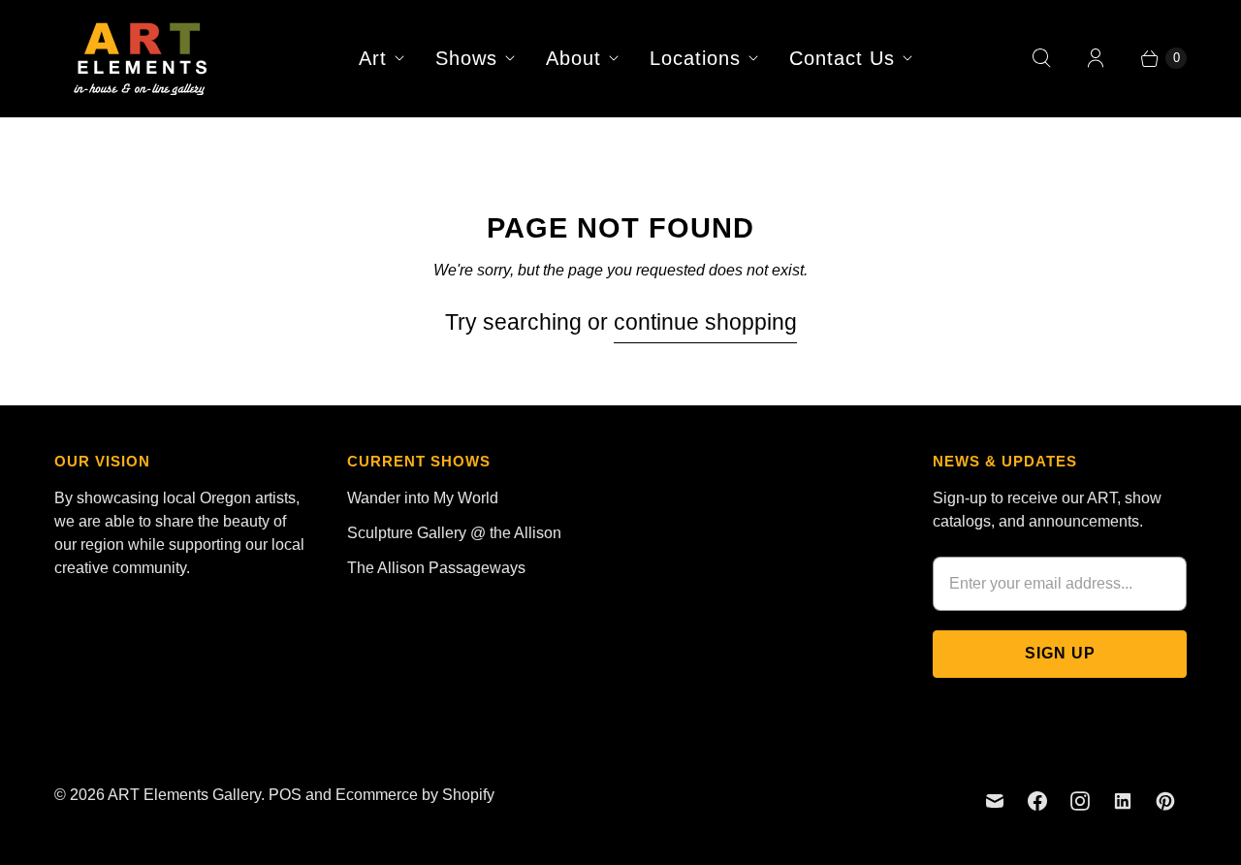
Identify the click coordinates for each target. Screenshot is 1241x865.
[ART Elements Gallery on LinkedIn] (1122, 801)
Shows (466, 58)
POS (285, 794)
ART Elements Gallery (184, 794)
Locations (695, 58)
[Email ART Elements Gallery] (994, 801)
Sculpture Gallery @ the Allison (454, 533)
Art (373, 58)
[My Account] (1095, 58)
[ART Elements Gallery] (141, 58)
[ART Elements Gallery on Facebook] (1037, 801)
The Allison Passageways (436, 568)
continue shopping (705, 322)
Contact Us (842, 58)
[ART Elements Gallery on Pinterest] (1165, 801)
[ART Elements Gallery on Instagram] (1080, 801)
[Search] (1041, 58)
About (573, 58)
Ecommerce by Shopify (414, 794)
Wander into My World (422, 498)
